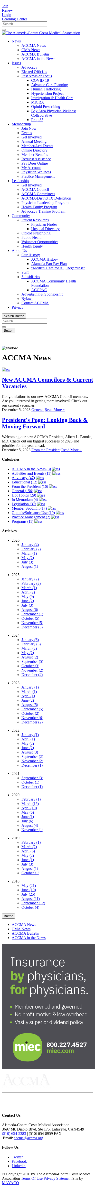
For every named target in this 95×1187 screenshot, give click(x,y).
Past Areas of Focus (36, 76)
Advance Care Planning (49, 85)
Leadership (20, 181)
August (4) (29, 825)
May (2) (27, 558)
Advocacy (29, 67)
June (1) (27, 817)
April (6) (28, 851)
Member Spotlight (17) (29, 508)
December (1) (32, 765)
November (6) (32, 718)
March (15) (30, 804)
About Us (19, 251)
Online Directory (34, 150)
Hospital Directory (45, 229)
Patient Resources (35, 220)
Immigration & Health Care (52, 98)
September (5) (32, 661)
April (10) (29, 808)
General (37, 410)
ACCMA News (33, 45)
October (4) (30, 907)
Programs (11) (22, 521)
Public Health (31, 237)
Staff (25, 272)
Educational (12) (24, 482)
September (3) (32, 778)
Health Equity (32, 246)
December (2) (32, 722)
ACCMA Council (35, 189)
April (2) (28, 592)
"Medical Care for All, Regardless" (58, 268)
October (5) (30, 618)
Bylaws (27, 299)
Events (26, 133)
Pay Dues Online (34, 163)
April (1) (28, 696)
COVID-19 (40, 80)
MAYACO (10, 1183)
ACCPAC (39, 290)
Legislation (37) (24, 504)
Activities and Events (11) (31, 473)
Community (21, 216)
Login (6, 15)
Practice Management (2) (31, 517)
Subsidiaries (30, 277)
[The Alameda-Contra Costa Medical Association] (41, 33)
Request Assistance (36, 159)
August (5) (29, 705)
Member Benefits (34, 154)
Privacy (17, 307)
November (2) (32, 670)
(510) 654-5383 (14, 1133)
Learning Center (14, 19)
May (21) (28, 885)
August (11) (30, 899)
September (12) (33, 903)
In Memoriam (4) (25, 499)
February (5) (31, 644)
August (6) (29, 610)
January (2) (30, 579)
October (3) (30, 666)
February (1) (31, 799)
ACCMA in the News (38, 58)
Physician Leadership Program (44, 203)
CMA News (30, 50)
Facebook (19, 1161)
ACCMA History (44, 259)
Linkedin (19, 1166)
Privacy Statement (57, 1178)
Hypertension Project (47, 93)
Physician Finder (44, 224)
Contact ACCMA (35, 303)
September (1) (32, 614)
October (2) (30, 713)
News (16, 41)
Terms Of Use (32, 1178)
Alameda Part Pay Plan (49, 264)
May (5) (27, 812)
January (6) (30, 640)
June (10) (28, 890)
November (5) (32, 623)
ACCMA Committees (38, 194)
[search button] (4, 30)
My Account (31, 168)
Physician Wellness (36, 172)
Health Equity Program (39, 207)
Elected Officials (34, 72)
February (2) (31, 549)
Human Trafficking (46, 89)
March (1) (29, 553)
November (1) (32, 830)
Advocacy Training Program (43, 211)
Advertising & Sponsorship (42, 294)
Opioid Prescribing (45, 106)
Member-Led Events (37, 146)
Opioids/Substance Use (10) (33, 513)
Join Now (29, 128)
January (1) (30, 687)
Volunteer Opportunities (39, 242)
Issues (16, 63)
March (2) (29, 648)
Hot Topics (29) (24, 495)
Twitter (17, 1157)
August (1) (29, 566)
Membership (21, 124)
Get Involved (31, 137)
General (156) (22, 491)
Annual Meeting (34, 141)
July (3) (27, 562)
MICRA (37, 102)
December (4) (32, 675)
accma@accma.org (28, 1138)
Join (5, 6)
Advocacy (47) (23, 478)
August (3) (29, 752)
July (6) (27, 821)
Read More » (55, 410)
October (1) (30, 782)
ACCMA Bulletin (35, 54)
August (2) (29, 657)
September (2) (32, 756)
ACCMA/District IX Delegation (46, 198)
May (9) (27, 596)
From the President (45, 450)
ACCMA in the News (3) (31, 469)
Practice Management (38, 176)
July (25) (28, 894)
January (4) (30, 545)
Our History (30, 255)
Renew (7, 10)
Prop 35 (37, 120)
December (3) (32, 627)
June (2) (27, 601)
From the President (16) (30, 486)
